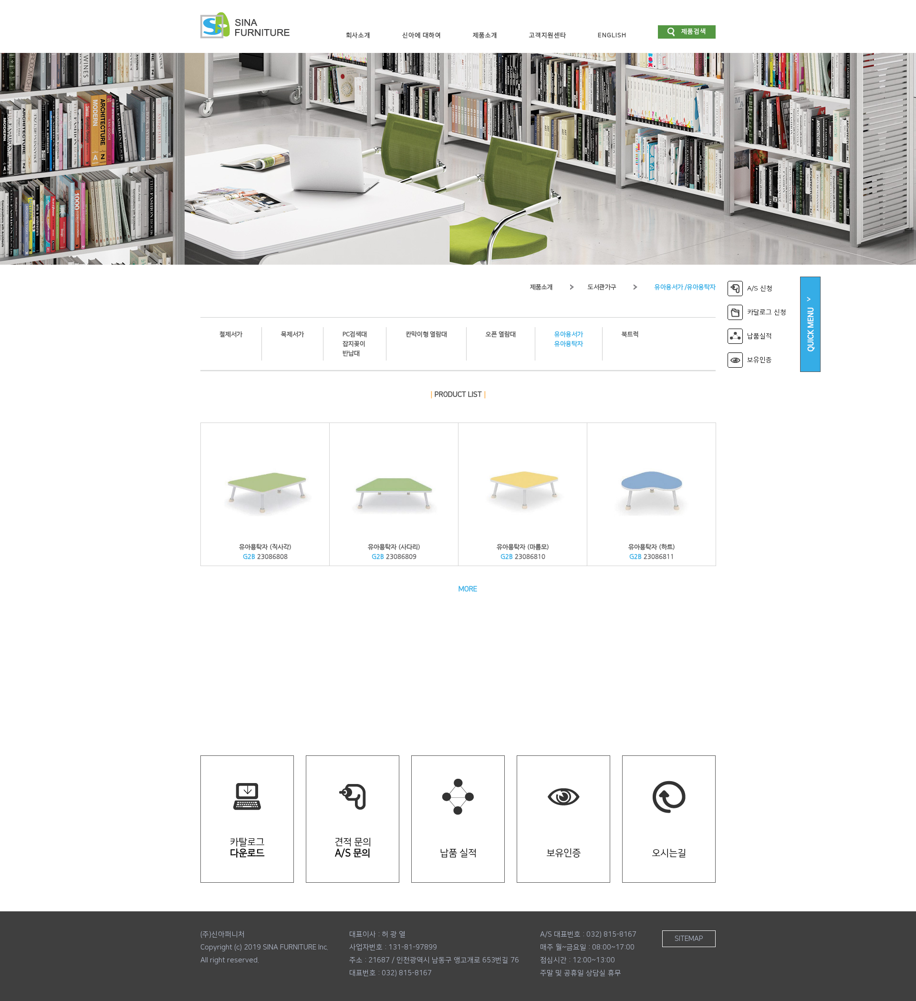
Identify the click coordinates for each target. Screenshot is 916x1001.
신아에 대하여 (421, 35)
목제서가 (292, 334)
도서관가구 (602, 287)
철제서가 (230, 334)
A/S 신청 (759, 288)
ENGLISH (612, 35)
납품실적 (759, 336)
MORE (467, 589)
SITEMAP (689, 939)
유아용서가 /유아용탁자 (685, 287)
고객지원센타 (547, 35)
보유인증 (759, 360)
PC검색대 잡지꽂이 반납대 (355, 344)
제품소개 (485, 35)
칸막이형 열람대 (426, 334)
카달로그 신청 (766, 312)
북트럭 (630, 334)
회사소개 (358, 35)
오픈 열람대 (501, 334)
